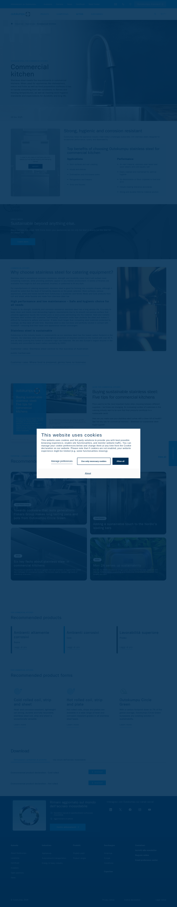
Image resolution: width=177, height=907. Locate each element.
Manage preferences (62, 461)
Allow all (120, 461)
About (88, 473)
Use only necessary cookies (93, 461)
